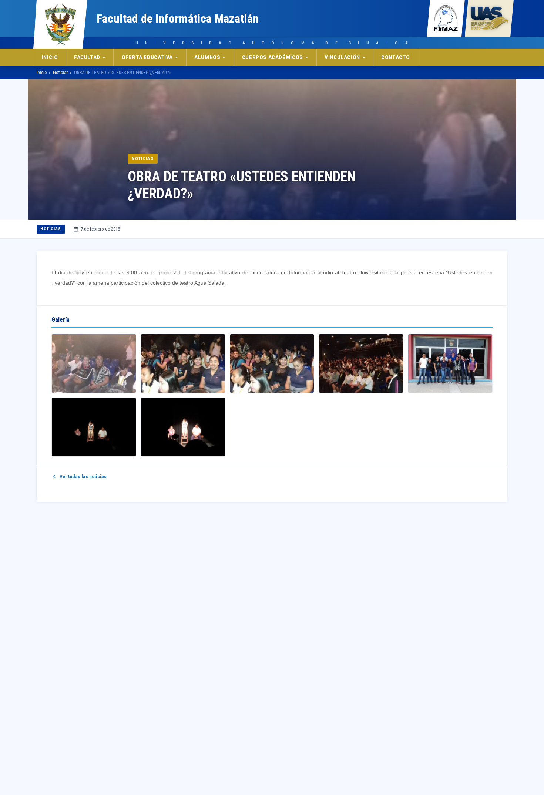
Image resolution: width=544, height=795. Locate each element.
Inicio (50, 57)
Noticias (60, 72)
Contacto (395, 57)
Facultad (87, 57)
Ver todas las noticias (83, 476)
